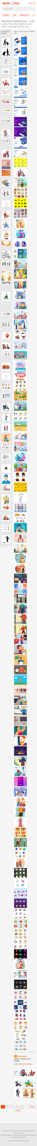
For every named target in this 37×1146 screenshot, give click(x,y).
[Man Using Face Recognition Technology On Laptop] (20, 121)
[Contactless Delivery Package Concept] (20, 304)
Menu (30, 3)
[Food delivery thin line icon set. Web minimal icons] (6, 306)
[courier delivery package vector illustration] (6, 195)
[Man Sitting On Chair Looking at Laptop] (20, 111)
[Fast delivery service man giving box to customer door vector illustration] (6, 458)
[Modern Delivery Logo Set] (20, 335)
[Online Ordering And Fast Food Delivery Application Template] (20, 781)
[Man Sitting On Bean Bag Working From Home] (20, 142)
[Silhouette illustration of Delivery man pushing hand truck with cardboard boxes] (6, 53)
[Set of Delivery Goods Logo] (20, 416)
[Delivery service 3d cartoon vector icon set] (6, 387)
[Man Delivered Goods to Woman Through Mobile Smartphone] (20, 791)
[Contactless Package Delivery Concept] (20, 264)
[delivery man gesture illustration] (6, 184)
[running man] (20, 680)
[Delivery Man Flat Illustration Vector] (20, 182)
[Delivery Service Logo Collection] (20, 253)
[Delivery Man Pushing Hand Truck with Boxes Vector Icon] (6, 316)
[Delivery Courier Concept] (20, 862)
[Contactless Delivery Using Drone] (20, 314)
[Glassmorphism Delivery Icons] (20, 852)
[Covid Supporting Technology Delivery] (20, 294)
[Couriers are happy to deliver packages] (6, 215)
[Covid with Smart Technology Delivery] (20, 395)
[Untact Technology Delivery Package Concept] (20, 436)
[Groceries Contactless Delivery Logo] (20, 943)
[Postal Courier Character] (20, 649)
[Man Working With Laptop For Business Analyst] (20, 101)
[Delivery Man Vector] (20, 172)
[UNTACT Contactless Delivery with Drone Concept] (20, 548)
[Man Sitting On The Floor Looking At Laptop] (20, 152)
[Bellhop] (20, 609)
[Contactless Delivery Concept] (20, 345)
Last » (18, 1110)
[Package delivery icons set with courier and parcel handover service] (6, 327)
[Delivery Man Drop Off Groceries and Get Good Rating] (20, 406)
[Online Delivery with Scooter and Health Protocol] (20, 467)
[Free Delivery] (20, 365)
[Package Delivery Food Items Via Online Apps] (20, 538)
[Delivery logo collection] (20, 1004)
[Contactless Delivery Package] (20, 324)
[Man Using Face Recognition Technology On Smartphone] (20, 132)
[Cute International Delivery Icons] (20, 213)
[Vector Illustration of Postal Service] (20, 426)
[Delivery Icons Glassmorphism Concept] (20, 893)
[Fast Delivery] (20, 375)
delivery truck (24, 15)
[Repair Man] (20, 700)
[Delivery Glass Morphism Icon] (20, 883)
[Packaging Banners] (20, 598)
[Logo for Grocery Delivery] (20, 913)
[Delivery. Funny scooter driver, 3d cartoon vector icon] (6, 438)
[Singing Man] (20, 751)
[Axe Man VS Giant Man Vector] (20, 842)
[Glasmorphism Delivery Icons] (20, 903)
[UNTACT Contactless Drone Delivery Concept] (20, 446)
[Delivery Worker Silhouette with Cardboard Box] (6, 42)
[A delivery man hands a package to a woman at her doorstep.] (6, 428)
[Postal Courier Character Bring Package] (20, 822)
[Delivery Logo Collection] (20, 385)
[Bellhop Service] (20, 629)
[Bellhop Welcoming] (20, 619)
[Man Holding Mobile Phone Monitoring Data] (20, 91)
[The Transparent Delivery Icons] (20, 872)
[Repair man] (20, 710)
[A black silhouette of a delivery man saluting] (6, 540)
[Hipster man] (20, 741)
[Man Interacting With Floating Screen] (20, 61)
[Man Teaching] (20, 720)
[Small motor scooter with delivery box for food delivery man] (6, 347)
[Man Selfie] (20, 730)
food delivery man (25, 1064)
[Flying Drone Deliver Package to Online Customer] (20, 659)
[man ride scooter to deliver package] (6, 83)
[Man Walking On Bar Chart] (20, 71)
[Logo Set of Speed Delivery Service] (20, 477)
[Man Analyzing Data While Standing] (20, 40)
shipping (6, 15)
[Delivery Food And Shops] (20, 487)
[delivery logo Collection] (20, 1015)
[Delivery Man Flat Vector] (20, 162)
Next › (33, 1107)
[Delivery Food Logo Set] (20, 954)
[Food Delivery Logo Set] (20, 933)
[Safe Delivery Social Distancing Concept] (20, 456)
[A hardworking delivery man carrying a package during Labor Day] (6, 245)
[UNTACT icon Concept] (20, 832)
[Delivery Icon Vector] (20, 517)
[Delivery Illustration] (20, 355)
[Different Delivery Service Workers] (20, 203)
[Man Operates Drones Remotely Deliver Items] (20, 771)
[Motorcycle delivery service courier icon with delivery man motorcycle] (6, 408)
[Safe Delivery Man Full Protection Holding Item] (20, 233)
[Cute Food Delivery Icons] (20, 193)
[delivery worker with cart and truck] (6, 367)
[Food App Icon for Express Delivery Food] (20, 669)
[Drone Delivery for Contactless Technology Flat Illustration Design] (20, 588)
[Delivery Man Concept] (20, 223)
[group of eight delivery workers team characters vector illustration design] (6, 93)
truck (14, 15)
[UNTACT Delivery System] (20, 274)
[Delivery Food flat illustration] (20, 507)
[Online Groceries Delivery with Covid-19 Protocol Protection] (20, 558)
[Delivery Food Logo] (20, 923)
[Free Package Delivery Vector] (20, 497)
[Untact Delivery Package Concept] (20, 243)
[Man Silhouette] (20, 690)
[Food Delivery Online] (20, 527)
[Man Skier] (20, 761)
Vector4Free (11, 3)
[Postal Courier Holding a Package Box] (20, 568)
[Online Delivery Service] (20, 284)
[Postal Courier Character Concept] (20, 639)
